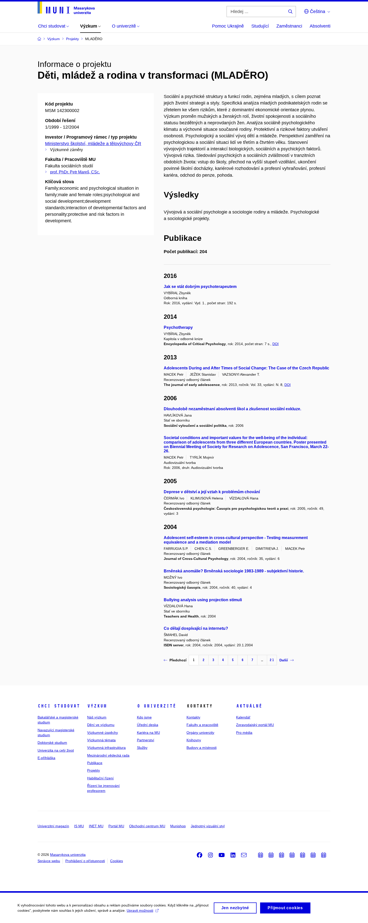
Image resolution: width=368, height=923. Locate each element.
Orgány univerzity (200, 733)
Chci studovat (59, 706)
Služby (142, 748)
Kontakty (193, 717)
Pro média (244, 733)
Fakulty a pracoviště (202, 725)
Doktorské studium (52, 743)
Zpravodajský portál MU (255, 725)
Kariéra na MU (148, 733)
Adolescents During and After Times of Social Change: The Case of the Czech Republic (246, 368)
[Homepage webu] (66, 8)
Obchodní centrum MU (147, 826)
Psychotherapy (178, 327)
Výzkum (97, 706)
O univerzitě (156, 706)
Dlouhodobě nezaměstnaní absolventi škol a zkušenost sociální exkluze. (232, 409)
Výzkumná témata (101, 740)
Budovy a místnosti (202, 748)
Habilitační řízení (100, 778)
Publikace (94, 763)
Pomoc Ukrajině (228, 26)
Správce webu (49, 861)
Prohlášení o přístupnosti (85, 861)
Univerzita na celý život (56, 750)
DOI (275, 344)
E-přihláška (46, 758)
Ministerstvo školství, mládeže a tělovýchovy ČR (93, 143)
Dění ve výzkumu (100, 725)
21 (271, 660)
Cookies (116, 861)
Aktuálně (249, 706)
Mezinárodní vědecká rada (108, 755)
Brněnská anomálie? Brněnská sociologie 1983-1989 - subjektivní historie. (234, 571)
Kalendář (243, 717)
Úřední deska (147, 725)
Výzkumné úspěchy (102, 733)
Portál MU (116, 826)
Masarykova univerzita (68, 855)
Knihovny (194, 740)
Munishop (178, 826)
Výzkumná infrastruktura (106, 748)
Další (283, 660)
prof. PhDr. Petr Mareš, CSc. (75, 172)
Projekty (93, 770)
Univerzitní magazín (53, 826)
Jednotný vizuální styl (208, 826)
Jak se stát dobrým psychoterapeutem (200, 286)
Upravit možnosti (140, 910)
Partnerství (145, 740)
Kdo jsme (144, 717)
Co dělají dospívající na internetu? (196, 628)
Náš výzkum (96, 717)
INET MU (96, 826)
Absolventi (320, 26)
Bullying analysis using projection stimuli (203, 600)
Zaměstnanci (289, 26)
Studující (260, 26)
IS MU (79, 826)
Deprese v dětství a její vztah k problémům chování (212, 492)
